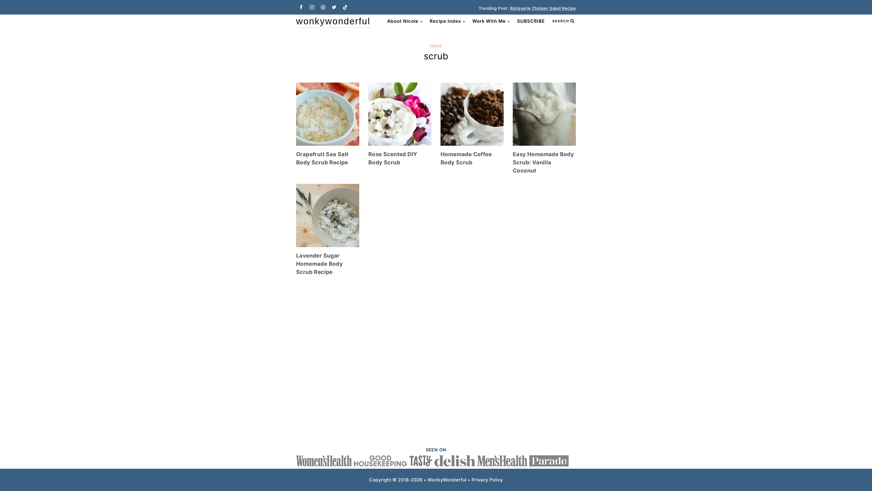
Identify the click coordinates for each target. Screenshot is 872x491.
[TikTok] (345, 7)
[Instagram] (312, 7)
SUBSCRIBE (531, 21)
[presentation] (327, 114)
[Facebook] (301, 7)
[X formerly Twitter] (334, 7)
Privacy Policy (487, 480)
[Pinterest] (323, 7)
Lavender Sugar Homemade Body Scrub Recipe (319, 263)
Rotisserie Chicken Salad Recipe (543, 8)
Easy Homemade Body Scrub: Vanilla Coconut (543, 162)
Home (436, 45)
